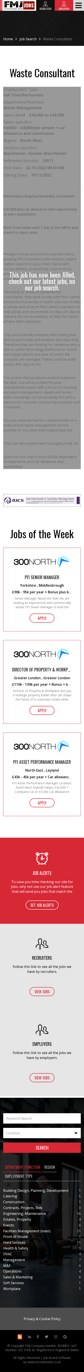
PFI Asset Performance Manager (42, 762)
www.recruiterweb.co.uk (44, 1362)
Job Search (28, 39)
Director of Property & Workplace (42, 670)
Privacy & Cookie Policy (42, 1318)
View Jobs (42, 991)
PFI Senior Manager (42, 577)
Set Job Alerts (42, 905)
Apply (42, 618)
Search (42, 1147)
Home (8, 39)
